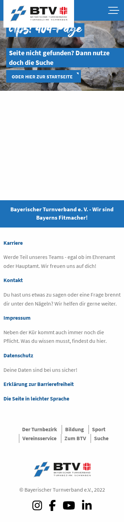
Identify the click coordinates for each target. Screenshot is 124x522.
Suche (101, 438)
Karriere (13, 242)
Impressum (17, 317)
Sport (98, 429)
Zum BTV (75, 438)
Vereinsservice (39, 438)
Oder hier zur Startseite (42, 77)
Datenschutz (18, 355)
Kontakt (13, 280)
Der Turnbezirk (39, 429)
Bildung (74, 429)
